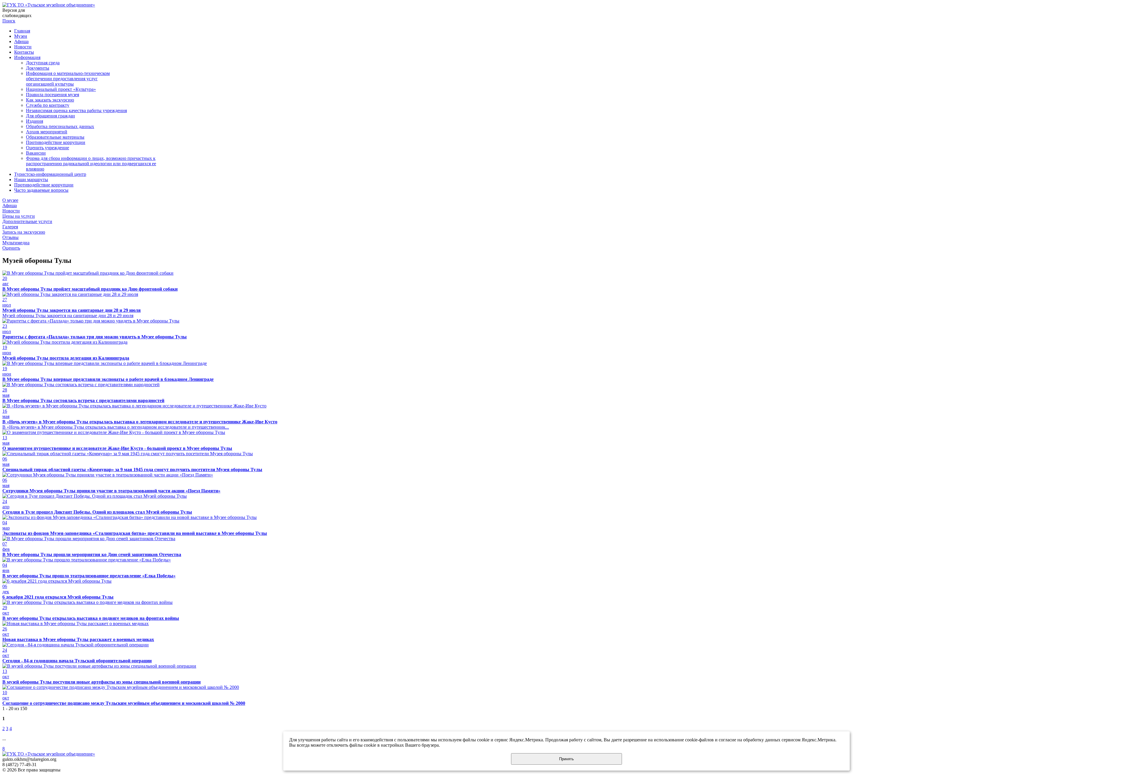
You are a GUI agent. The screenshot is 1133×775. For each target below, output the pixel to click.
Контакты (24, 52)
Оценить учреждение (47, 147)
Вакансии (36, 152)
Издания (34, 121)
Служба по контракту (47, 105)
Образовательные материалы (55, 137)
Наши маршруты (31, 179)
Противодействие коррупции (55, 142)
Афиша (21, 41)
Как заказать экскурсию (50, 99)
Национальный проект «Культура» (61, 89)
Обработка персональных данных (60, 126)
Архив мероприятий (46, 131)
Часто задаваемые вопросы (41, 190)
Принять (566, 759)
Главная (22, 30)
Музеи (20, 36)
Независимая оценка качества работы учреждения (76, 110)
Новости (23, 46)
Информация (27, 57)
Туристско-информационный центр (50, 174)
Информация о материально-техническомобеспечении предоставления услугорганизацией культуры (68, 78)
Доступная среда (43, 62)
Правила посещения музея (52, 94)
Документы (37, 68)
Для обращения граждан (50, 115)
